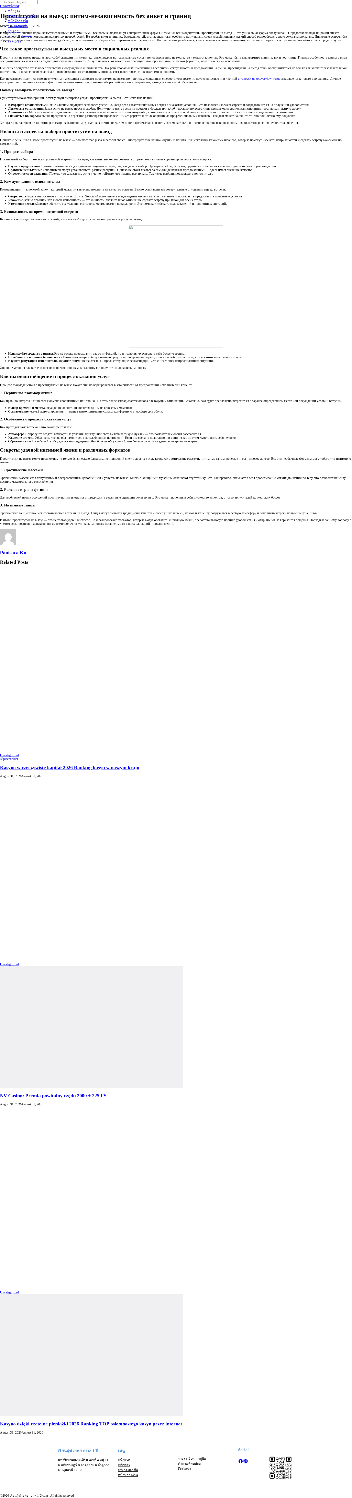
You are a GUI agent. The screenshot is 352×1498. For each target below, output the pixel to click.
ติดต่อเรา (14, 41)
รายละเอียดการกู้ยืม (22, 16)
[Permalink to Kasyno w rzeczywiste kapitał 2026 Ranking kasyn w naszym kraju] (9, 759)
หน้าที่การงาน (18, 21)
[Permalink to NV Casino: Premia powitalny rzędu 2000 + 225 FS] (91, 1087)
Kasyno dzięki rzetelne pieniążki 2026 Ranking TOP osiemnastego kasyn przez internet (91, 1423)
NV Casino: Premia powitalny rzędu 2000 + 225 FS (53, 1095)
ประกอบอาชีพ (18, 26)
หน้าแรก (14, 6)
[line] (245, 1462)
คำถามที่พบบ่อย (19, 36)
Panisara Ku (13, 552)
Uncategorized (9, 755)
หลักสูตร (14, 11)
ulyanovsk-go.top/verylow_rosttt (259, 78)
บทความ (14, 31)
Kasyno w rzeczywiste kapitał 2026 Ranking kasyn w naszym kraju (69, 767)
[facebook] (240, 1462)
